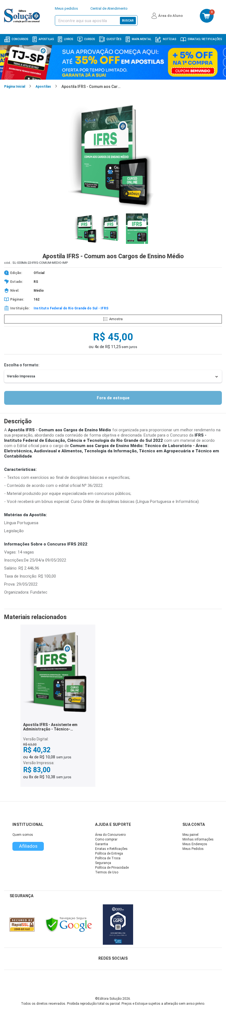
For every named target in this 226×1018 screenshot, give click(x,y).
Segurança (103, 863)
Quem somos (22, 834)
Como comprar (106, 839)
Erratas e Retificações (111, 848)
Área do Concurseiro (110, 834)
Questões (113, 39)
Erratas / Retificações (205, 39)
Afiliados (28, 846)
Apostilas (46, 39)
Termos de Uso (106, 872)
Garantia (101, 844)
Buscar (128, 20)
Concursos (20, 39)
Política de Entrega (109, 853)
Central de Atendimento (109, 8)
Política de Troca (107, 858)
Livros (68, 39)
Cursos (89, 39)
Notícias (169, 39)
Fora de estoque (113, 397)
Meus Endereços (194, 844)
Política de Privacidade (112, 867)
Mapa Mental (141, 39)
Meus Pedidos (193, 848)
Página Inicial (14, 86)
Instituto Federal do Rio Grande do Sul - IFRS (71, 308)
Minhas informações (198, 839)
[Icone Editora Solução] (22, 16)
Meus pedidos (66, 8)
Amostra (116, 319)
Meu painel (190, 834)
